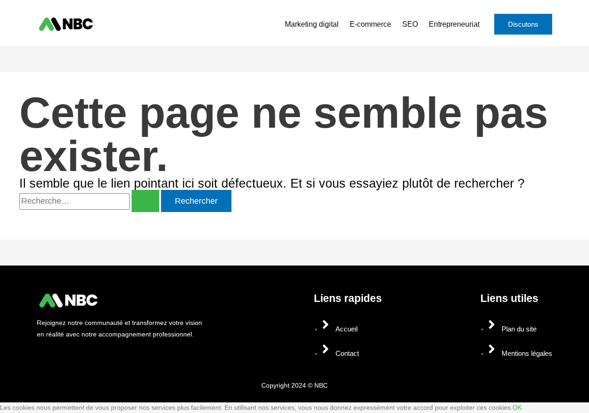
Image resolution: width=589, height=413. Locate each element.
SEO (410, 24)
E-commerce (370, 24)
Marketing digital (312, 24)
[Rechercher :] (90, 201)
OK (517, 407)
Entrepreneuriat (454, 24)
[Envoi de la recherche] (145, 201)
